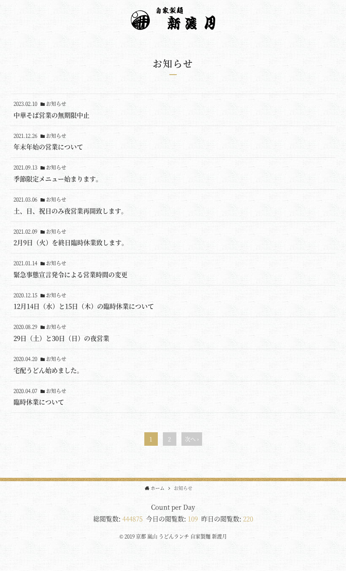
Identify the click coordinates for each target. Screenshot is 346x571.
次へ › (192, 439)
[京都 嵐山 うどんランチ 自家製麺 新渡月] (173, 24)
